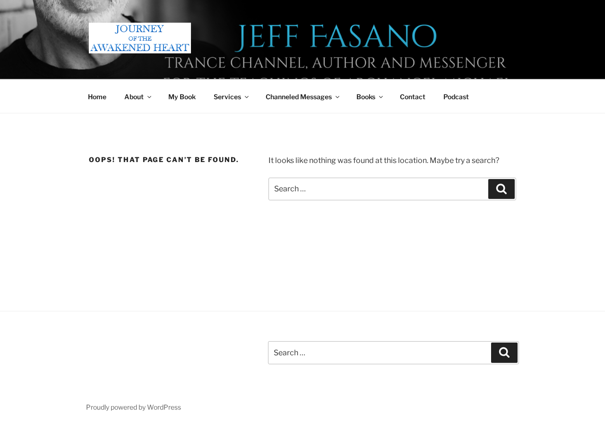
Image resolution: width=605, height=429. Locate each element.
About (134, 97)
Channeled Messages (299, 97)
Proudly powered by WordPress (133, 407)
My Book (182, 97)
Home (97, 97)
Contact (412, 97)
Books (365, 97)
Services (227, 97)
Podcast (456, 97)
